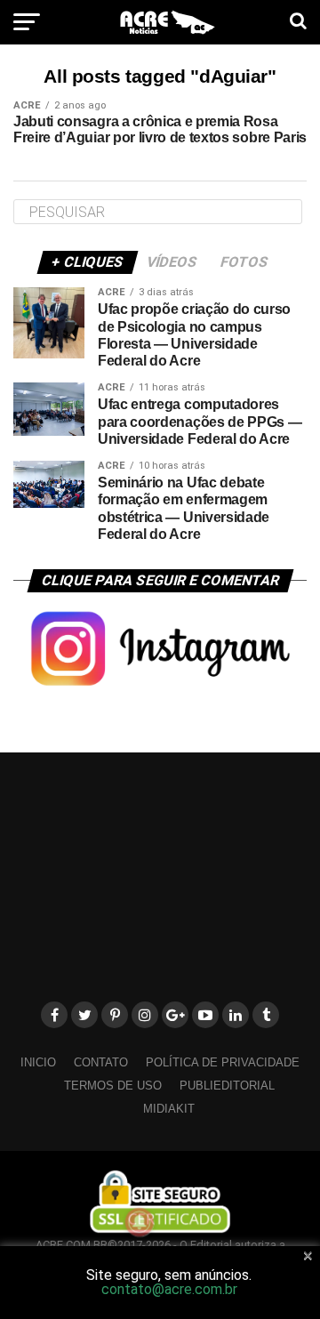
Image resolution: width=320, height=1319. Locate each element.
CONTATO (101, 1062)
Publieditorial (227, 1085)
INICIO (38, 1062)
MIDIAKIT (169, 1108)
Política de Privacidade (223, 1062)
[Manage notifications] (139, 1222)
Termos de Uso (113, 1085)
